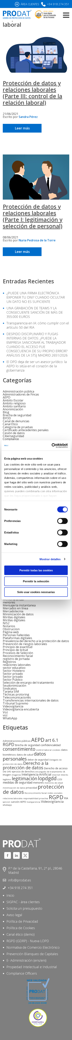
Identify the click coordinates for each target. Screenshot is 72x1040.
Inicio (10, 895)
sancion (6, 802)
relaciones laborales (17, 665)
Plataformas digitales (17, 638)
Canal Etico (10, 424)
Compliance (11, 439)
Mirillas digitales (14, 617)
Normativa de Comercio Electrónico (33, 947)
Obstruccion (11, 629)
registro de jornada (16, 659)
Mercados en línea (15, 608)
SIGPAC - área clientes (23, 902)
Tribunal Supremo (15, 703)
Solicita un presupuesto (24, 908)
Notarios (9, 626)
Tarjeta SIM (11, 691)
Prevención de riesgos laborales (25, 644)
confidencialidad (50, 745)
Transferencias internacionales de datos (31, 700)
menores (9, 602)
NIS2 (6, 623)
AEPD (6, 397)
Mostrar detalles (50, 559)
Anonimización (13, 409)
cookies (56, 749)
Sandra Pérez (28, 117)
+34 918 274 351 (58, 4)
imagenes (16, 775)
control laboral (44, 749)
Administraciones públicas (16, 741)
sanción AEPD (18, 801)
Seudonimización (14, 685)
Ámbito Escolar (13, 400)
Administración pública (18, 391)
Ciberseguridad (13, 436)
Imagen (7, 774)
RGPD (56, 797)
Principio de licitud (15, 650)
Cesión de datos (14, 433)
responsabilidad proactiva (35, 798)
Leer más (22, 128)
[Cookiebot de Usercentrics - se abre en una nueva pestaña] (52, 445)
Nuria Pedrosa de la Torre (37, 240)
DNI (4, 771)
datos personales (24, 756)
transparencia (33, 802)
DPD (9, 771)
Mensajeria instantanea (19, 605)
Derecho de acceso (56, 768)
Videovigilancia (13, 706)
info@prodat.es (19, 880)
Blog (6, 412)
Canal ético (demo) (20, 934)
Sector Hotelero (14, 671)
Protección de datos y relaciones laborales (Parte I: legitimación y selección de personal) (32, 216)
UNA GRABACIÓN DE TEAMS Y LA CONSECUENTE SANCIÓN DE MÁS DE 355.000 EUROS (34, 312)
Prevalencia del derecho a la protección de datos (36, 641)
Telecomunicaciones (17, 697)
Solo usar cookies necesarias (36, 592)
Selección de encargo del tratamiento (28, 683)
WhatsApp (10, 718)
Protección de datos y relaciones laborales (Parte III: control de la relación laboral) (32, 92)
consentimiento (19, 749)
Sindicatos (10, 688)
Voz (5, 712)
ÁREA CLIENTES (30, 4)
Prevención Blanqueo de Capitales (32, 954)
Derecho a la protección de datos (25, 765)
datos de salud (25, 754)
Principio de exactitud (17, 647)
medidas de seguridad (17, 782)
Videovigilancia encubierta (21, 709)
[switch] (62, 521)
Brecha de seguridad (17, 415)
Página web (11, 632)
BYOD (7, 418)
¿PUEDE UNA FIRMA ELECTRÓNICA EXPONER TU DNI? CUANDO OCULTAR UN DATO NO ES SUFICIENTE (35, 297)
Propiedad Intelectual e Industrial (31, 967)
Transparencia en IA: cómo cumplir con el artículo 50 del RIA (37, 325)
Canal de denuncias (16, 421)
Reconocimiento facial (18, 656)
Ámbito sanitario (14, 406)
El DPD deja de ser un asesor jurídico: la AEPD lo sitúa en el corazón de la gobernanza (36, 365)
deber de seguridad (38, 759)
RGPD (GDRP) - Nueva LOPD (27, 941)
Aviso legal (14, 915)
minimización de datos (14, 788)
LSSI (59, 779)
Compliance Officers (21, 973)
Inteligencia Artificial (36, 774)
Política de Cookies (20, 928)
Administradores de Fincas (21, 394)
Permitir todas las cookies (36, 570)
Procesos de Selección (18, 653)
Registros (9, 662)
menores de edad (53, 782)
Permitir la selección (36, 581)
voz (5, 715)
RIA (66, 798)
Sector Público (13, 680)
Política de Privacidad (22, 921)
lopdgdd (47, 778)
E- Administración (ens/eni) (26, 960)
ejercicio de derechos (23, 771)
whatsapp (7, 805)
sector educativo (14, 668)
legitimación (24, 778)
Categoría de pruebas (18, 427)
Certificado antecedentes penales (26, 430)
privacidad (31, 787)
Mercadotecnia (13, 611)
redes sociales (54, 793)
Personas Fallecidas (16, 635)
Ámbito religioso (14, 403)
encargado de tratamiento (48, 771)
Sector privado (13, 674)
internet (56, 775)
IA (64, 771)
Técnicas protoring (16, 694)
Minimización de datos (18, 614)
